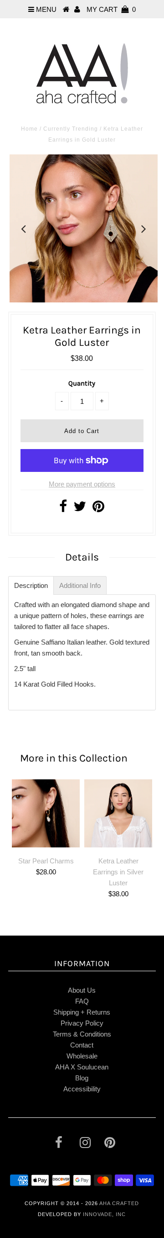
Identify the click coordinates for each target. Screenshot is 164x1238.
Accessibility (82, 1089)
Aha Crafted (119, 1203)
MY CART (111, 9)
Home (29, 129)
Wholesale (82, 1056)
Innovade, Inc (104, 1214)
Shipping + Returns (81, 1012)
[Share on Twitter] (79, 509)
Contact (81, 1045)
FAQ (82, 1001)
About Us (82, 990)
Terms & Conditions (82, 1034)
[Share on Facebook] (63, 509)
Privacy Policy (82, 1023)
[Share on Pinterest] (98, 509)
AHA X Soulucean (81, 1067)
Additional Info (80, 585)
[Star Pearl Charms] (46, 813)
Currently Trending (70, 129)
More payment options (82, 484)
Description (31, 585)
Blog (81, 1078)
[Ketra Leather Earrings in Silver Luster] (118, 813)
